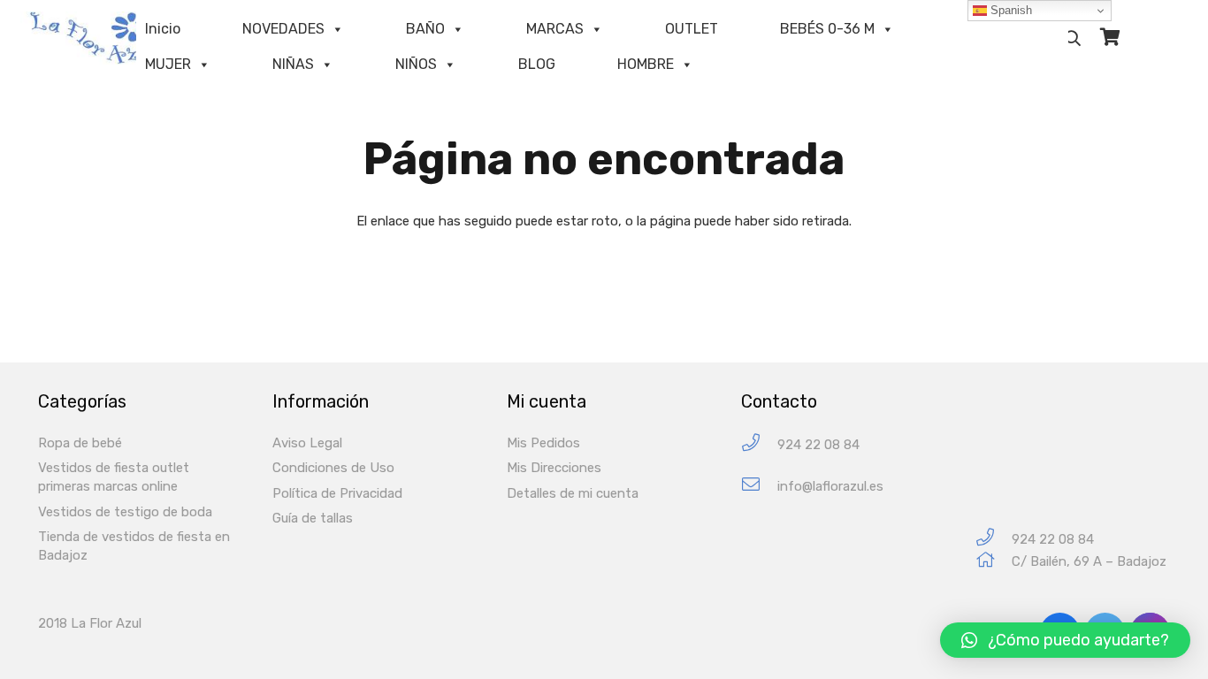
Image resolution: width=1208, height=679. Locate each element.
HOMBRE (645, 64)
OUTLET (691, 28)
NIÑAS (293, 64)
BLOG (536, 64)
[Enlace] (101, 38)
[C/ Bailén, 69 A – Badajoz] (993, 562)
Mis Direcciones (554, 468)
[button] (1065, 640)
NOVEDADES (283, 28)
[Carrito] (1109, 37)
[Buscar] (1073, 38)
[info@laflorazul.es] (759, 487)
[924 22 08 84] (759, 445)
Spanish (1009, 10)
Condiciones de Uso (333, 468)
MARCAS (555, 28)
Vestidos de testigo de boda (125, 512)
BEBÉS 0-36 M (827, 28)
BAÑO (425, 28)
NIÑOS (416, 64)
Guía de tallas (312, 518)
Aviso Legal (307, 443)
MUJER (168, 64)
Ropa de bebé (80, 443)
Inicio (162, 28)
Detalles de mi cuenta (572, 493)
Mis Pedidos (543, 443)
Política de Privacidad (337, 493)
